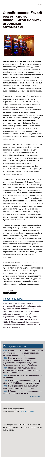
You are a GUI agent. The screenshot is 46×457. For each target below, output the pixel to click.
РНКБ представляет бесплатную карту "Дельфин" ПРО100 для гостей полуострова (21, 381)
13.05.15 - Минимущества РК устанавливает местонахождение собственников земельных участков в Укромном (21, 325)
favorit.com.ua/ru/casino (12, 109)
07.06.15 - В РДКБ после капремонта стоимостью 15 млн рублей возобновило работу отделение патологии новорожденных (22, 306)
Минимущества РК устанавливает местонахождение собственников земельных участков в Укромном (21, 370)
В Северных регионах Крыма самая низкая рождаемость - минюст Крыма (20, 386)
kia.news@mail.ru (27, 411)
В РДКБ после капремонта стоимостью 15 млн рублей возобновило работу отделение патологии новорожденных (23, 352)
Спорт (10, 290)
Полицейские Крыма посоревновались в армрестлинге (22, 376)
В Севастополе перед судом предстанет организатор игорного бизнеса (22, 392)
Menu (40, 4)
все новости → (36, 396)
